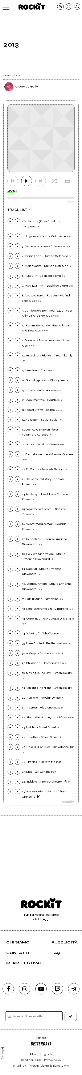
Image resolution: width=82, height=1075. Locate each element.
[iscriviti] (71, 1016)
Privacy (2, 1054)
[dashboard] (77, 6)
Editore (38, 1040)
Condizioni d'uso (31, 1060)
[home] (32, 6)
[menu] (5, 6)
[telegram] (73, 988)
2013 (12, 190)
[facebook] (8, 988)
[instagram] (24, 988)
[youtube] (41, 988)
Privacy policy (52, 1060)
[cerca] (69, 6)
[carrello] (60, 6)
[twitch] (57, 988)
